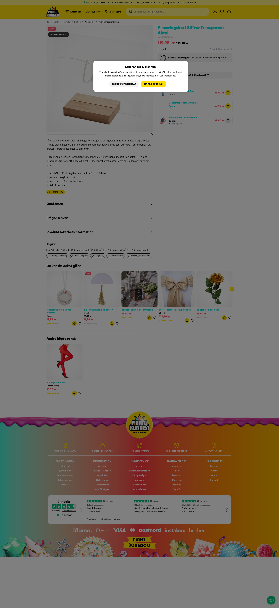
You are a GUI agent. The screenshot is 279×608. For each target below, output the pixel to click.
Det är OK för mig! (153, 84)
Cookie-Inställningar (124, 84)
